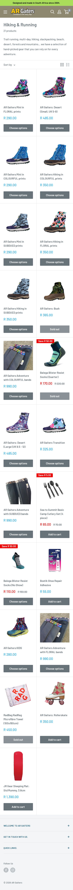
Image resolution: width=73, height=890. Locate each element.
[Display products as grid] (62, 64)
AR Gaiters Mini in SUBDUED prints (14, 243)
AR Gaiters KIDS (13, 648)
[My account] (59, 12)
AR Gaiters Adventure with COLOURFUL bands (17, 377)
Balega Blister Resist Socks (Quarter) (52, 374)
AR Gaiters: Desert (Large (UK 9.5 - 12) (15, 444)
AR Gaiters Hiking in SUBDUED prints (15, 310)
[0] (66, 12)
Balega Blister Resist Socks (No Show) (16, 582)
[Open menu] (5, 12)
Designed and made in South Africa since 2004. (36, 2)
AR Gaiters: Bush (50, 308)
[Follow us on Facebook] (6, 870)
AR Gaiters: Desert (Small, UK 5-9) (51, 109)
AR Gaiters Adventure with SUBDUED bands (16, 511)
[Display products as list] (67, 64)
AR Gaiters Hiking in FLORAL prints (51, 243)
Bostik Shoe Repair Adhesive (51, 582)
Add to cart (54, 534)
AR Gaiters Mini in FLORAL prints (14, 109)
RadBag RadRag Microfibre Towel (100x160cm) (13, 719)
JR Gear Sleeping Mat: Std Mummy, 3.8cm (16, 788)
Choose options (18, 128)
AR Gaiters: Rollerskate (53, 715)
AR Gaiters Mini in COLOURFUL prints (15, 176)
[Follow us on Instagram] (12, 870)
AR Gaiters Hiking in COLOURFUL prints (51, 176)
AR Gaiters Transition (52, 442)
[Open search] (52, 12)
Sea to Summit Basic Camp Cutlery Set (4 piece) (52, 514)
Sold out (55, 329)
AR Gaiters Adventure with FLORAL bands (52, 650)
